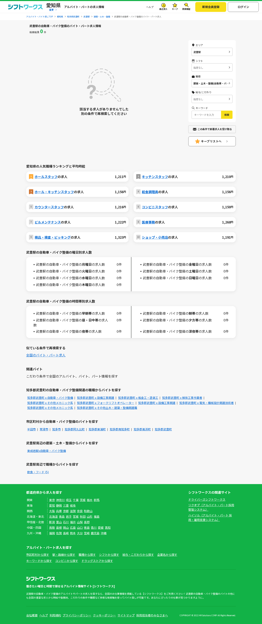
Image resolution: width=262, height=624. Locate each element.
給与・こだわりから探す (138, 555)
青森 (62, 516)
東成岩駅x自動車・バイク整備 (46, 451)
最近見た (163, 8)
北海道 (53, 516)
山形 (90, 516)
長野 (87, 522)
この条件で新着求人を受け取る (215, 129)
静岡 (59, 505)
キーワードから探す (39, 561)
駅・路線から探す (63, 555)
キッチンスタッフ (155, 176)
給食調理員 (150, 191)
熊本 (73, 533)
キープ (175, 8)
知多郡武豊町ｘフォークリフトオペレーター (105, 403)
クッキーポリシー (104, 615)
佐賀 (59, 533)
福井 (73, 522)
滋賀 (73, 511)
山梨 (80, 522)
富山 (59, 522)
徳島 (87, 527)
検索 (226, 114)
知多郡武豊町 (163, 429)
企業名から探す (167, 555)
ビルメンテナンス (48, 222)
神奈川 (60, 500)
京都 (66, 511)
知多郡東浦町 (97, 429)
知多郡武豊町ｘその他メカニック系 (50, 403)
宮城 (76, 516)
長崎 (66, 533)
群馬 (96, 500)
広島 (73, 527)
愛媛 (101, 527)
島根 (59, 527)
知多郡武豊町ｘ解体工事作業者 (182, 398)
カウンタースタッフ (49, 206)
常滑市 (44, 429)
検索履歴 (186, 8)
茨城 (83, 500)
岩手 (69, 516)
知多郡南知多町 (120, 429)
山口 (80, 527)
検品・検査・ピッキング (53, 237)
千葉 (76, 500)
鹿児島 (95, 533)
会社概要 (32, 615)
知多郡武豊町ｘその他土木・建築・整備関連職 (107, 408)
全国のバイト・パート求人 (46, 355)
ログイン (243, 7)
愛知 (52, 505)
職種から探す (87, 555)
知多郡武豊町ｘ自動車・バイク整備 (50, 398)
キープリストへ (211, 141)
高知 (108, 527)
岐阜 (73, 505)
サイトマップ (126, 615)
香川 (94, 527)
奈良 (80, 511)
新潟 (52, 522)
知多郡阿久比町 (75, 429)
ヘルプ (150, 7)
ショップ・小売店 (155, 237)
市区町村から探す (37, 555)
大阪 (52, 511)
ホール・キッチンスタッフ (54, 191)
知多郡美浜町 (142, 429)
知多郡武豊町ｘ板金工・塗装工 (138, 398)
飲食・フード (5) (38, 472)
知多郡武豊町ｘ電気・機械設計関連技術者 (206, 403)
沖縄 (103, 533)
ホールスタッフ (46, 176)
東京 (52, 500)
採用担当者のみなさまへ (152, 615)
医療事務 (148, 222)
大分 (80, 533)
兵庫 (59, 511)
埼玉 (69, 500)
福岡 (52, 533)
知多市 (56, 429)
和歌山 (88, 511)
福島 (96, 516)
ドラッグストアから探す (97, 561)
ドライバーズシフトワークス (206, 499)
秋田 (83, 516)
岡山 (66, 527)
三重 (66, 505)
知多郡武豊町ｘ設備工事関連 (95, 398)
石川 (66, 522)
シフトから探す (109, 555)
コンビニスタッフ (155, 206)
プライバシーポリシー (77, 615)
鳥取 (52, 527)
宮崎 (87, 533)
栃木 (90, 500)
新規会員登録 (210, 7)
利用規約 (55, 615)
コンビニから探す (66, 561)
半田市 (31, 429)
